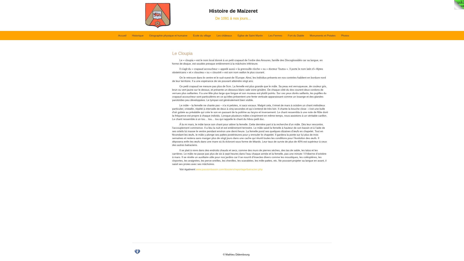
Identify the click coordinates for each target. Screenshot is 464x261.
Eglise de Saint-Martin (250, 35)
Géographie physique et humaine (168, 35)
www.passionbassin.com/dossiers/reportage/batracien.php (229, 169)
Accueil (122, 35)
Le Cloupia (182, 53)
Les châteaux (224, 35)
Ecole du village (202, 35)
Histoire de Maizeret (233, 11)
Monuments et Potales (322, 35)
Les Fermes (275, 35)
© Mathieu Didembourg (236, 254)
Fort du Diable (296, 35)
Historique (138, 35)
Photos (345, 35)
